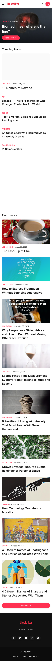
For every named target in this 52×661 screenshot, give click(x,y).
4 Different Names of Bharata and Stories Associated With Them (24, 593)
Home (15, 656)
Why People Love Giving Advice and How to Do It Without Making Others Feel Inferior (24, 334)
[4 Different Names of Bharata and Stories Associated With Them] (26, 572)
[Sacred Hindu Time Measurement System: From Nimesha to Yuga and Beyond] (26, 356)
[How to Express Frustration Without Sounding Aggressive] (26, 269)
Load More (26, 605)
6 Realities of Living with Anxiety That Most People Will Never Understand (23, 425)
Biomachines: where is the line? (23, 28)
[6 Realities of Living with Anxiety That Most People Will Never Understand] (26, 402)
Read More (9, 38)
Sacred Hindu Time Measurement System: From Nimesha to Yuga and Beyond (26, 379)
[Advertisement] (26, 182)
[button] (3, 4)
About (23, 656)
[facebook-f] (13, 637)
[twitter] (19, 637)
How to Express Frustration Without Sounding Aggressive (22, 290)
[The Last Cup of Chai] (26, 232)
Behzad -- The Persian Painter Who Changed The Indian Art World (23, 102)
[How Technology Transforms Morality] (26, 489)
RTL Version (34, 656)
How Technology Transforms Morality (21, 510)
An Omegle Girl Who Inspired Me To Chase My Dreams (24, 134)
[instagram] (32, 637)
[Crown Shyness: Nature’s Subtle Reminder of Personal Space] (26, 447)
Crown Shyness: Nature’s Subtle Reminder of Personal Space (23, 468)
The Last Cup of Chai (16, 251)
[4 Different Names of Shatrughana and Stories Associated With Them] (26, 530)
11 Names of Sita (12, 149)
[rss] (38, 637)
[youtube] (26, 637)
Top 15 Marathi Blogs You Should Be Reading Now (24, 118)
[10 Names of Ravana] (26, 66)
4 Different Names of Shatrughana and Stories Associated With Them (25, 552)
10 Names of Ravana (17, 88)
